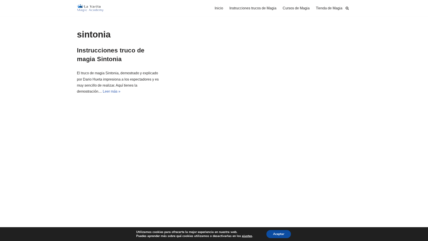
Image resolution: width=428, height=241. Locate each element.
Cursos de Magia (296, 8)
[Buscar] (347, 8)
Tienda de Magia (329, 8)
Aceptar (278, 234)
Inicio (219, 8)
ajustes (247, 236)
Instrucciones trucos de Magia (252, 8)
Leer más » (111, 91)
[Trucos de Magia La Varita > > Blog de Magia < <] (90, 8)
